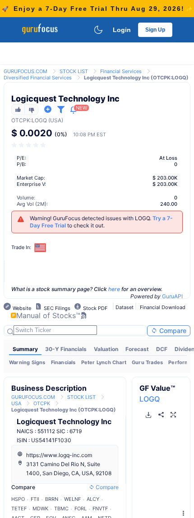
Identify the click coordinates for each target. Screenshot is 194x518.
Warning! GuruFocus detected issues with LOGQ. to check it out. (101, 222)
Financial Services (121, 71)
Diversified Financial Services (38, 77)
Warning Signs (27, 362)
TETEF (19, 508)
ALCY (93, 499)
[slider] (29, 145)
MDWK (40, 508)
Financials (63, 362)
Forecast (137, 349)
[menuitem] (25, 349)
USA (16, 403)
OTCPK (20, 120)
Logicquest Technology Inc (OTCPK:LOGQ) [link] (136, 77)
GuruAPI (172, 296)
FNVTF (100, 508)
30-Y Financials (66, 349)
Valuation (106, 349)
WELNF (72, 499)
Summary (25, 349)
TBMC (61, 508)
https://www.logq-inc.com (59, 455)
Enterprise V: (31, 184)
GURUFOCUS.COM (25, 71)
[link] (25, 70)
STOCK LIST (74, 71)
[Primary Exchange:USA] (40, 247)
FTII (35, 499)
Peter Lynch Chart (103, 362)
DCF (161, 349)
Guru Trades (147, 362)
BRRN (51, 499)
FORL (80, 508)
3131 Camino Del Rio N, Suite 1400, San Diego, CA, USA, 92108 (68, 468)
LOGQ (149, 398)
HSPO (18, 499)
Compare (171, 330)
